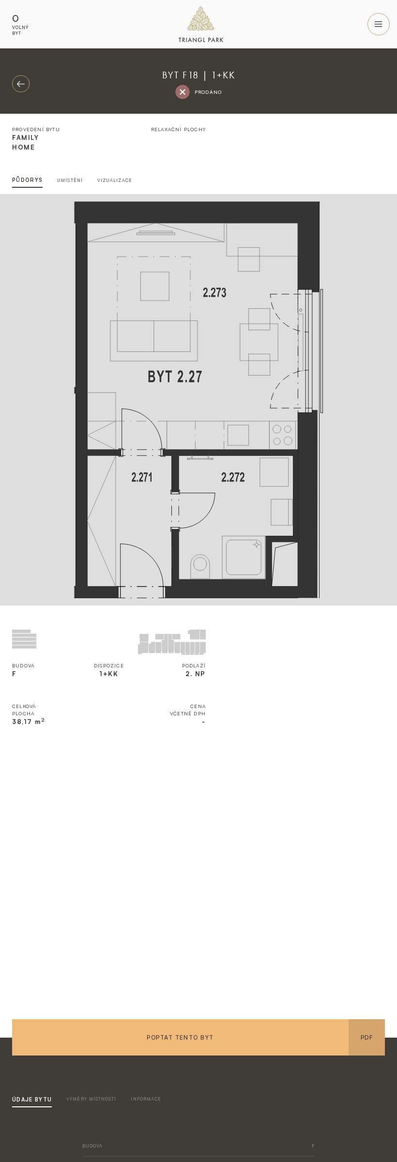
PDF (367, 1037)
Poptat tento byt (180, 1037)
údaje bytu (32, 1099)
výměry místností (91, 1099)
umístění (70, 180)
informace (146, 1099)
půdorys (27, 180)
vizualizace (114, 180)
